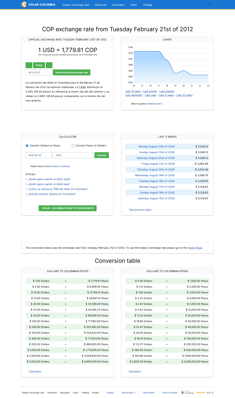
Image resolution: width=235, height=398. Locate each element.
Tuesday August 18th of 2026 (157, 181)
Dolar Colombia (170, 392)
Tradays (110, 392)
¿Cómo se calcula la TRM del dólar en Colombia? (58, 189)
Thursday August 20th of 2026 (156, 169)
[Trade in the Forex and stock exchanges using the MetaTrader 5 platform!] (200, 5)
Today (39, 65)
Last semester (133, 95)
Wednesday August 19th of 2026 (155, 175)
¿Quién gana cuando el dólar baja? (49, 184)
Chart (133, 4)
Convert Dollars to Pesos (45, 145)
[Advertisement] (117, 18)
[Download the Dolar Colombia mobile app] (188, 392)
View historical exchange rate (71, 72)
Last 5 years (166, 95)
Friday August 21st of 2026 (158, 163)
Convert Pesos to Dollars (91, 145)
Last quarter (167, 91)
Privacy (95, 392)
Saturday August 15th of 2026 (156, 198)
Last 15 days (133, 91)
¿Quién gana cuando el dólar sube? (49, 179)
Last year (150, 95)
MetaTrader (149, 392)
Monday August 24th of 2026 (157, 146)
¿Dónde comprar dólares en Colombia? (52, 194)
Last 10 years (184, 95)
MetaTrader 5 (156, 103)
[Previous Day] (29, 65)
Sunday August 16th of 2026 (157, 192)
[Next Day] (49, 65)
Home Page (195, 247)
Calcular (101, 155)
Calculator (118, 4)
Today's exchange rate (75, 4)
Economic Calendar (60, 166)
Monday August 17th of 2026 (157, 186)
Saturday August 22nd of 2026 (156, 158)
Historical (100, 4)
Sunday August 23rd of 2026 (157, 152)
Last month (150, 91)
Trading (147, 4)
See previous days (139, 209)
